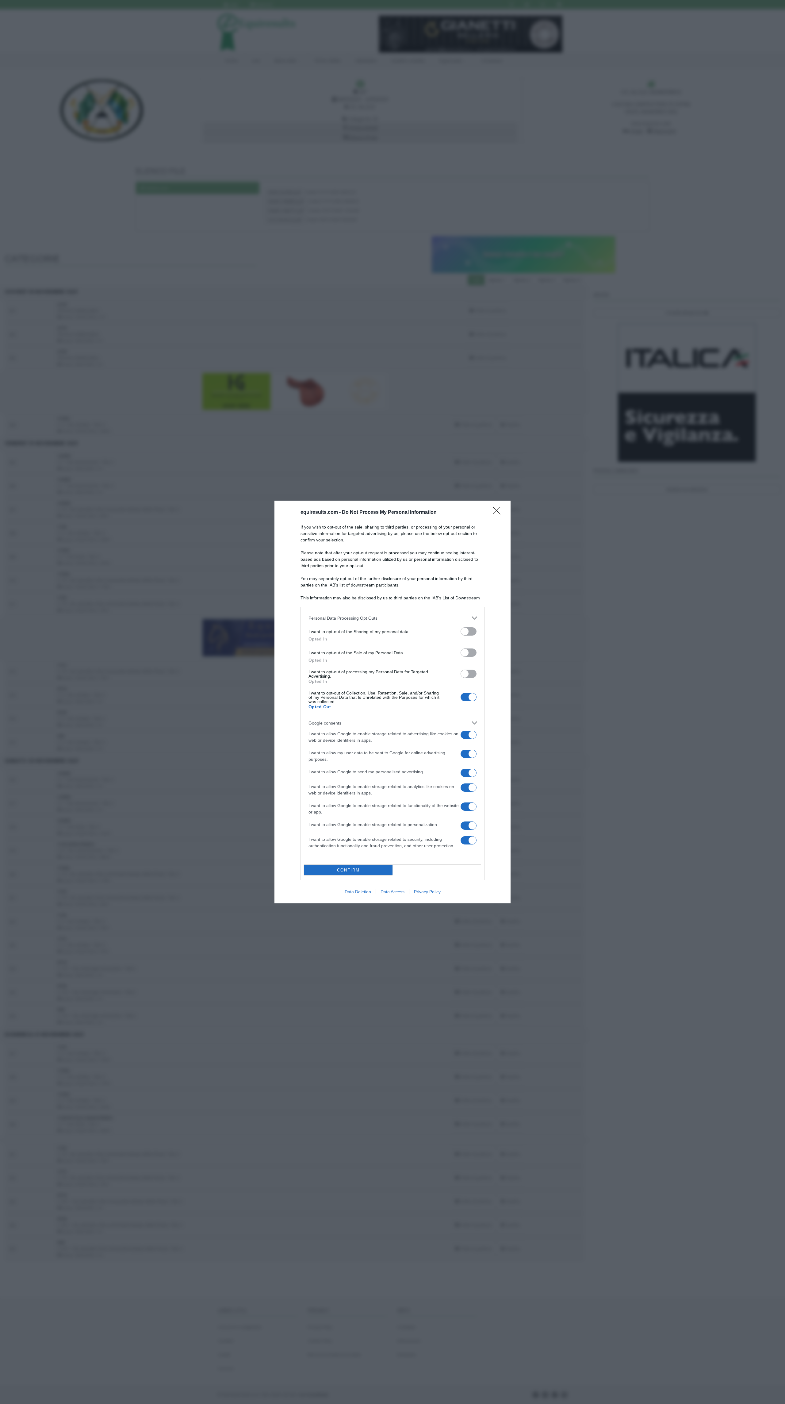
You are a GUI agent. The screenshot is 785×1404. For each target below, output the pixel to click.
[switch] (469, 631)
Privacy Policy (427, 891)
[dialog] (392, 702)
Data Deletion (358, 891)
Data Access (392, 891)
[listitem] (392, 618)
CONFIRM (348, 870)
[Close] (498, 512)
